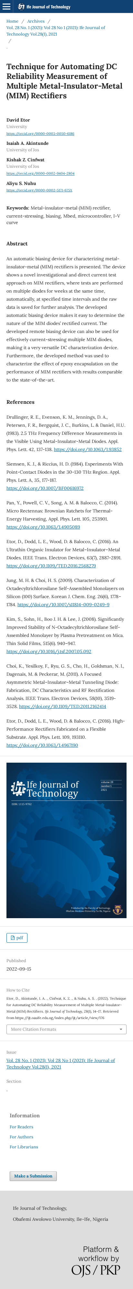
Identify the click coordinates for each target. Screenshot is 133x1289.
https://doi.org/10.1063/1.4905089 (43, 527)
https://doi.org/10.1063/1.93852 (88, 449)
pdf (19, 937)
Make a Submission (33, 1176)
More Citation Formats (33, 1029)
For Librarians (24, 1147)
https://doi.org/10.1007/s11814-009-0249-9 (63, 604)
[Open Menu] (6, 6)
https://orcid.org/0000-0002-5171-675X (39, 190)
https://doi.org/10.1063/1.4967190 (42, 745)
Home (12, 21)
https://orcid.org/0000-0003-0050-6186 (40, 133)
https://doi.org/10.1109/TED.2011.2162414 (62, 706)
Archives (36, 21)
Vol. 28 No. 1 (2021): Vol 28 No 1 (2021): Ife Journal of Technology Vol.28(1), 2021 (55, 31)
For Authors (21, 1137)
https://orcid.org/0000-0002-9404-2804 (40, 173)
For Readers (21, 1127)
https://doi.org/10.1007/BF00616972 (45, 488)
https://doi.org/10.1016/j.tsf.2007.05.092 (48, 651)
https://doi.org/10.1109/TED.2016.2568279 (51, 566)
